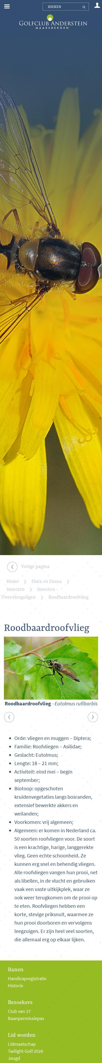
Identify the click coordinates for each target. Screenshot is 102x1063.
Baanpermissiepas (26, 1018)
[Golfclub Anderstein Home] (53, 15)
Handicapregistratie (27, 978)
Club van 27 (19, 1011)
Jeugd (14, 1058)
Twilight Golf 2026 (25, 1051)
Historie (15, 986)
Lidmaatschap (22, 1044)
